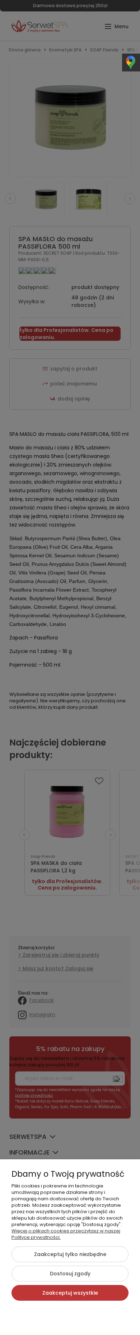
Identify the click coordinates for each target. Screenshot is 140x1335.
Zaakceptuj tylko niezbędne (70, 1254)
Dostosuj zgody (70, 1273)
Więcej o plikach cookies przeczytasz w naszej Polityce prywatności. (65, 1234)
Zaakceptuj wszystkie (70, 1292)
